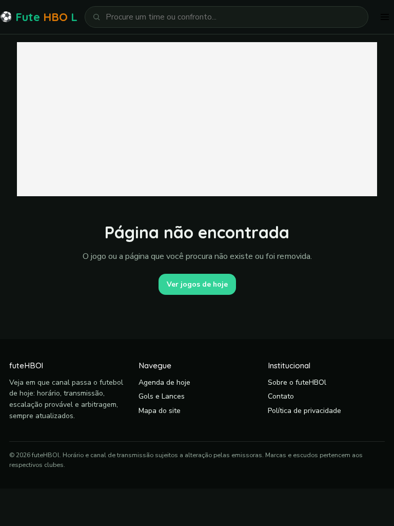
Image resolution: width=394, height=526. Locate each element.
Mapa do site (160, 411)
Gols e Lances (162, 396)
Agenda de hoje (164, 382)
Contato (281, 396)
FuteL (38, 17)
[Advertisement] (197, 119)
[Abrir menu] (385, 17)
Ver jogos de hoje (197, 284)
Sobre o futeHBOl (297, 382)
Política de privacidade (304, 411)
